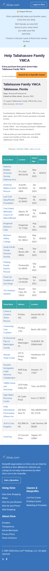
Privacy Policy (8, 534)
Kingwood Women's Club (7, 226)
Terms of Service (9, 538)
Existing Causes (34, 501)
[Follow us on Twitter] (3, 559)
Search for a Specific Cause (31, 75)
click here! (19, 104)
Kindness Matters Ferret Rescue (9, 188)
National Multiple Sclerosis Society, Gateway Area (9, 173)
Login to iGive (39, 5)
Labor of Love (34, 149)
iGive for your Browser (12, 502)
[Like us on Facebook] (6, 559)
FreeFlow (7, 437)
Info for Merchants (10, 530)
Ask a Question (11, 480)
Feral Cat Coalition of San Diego (8, 280)
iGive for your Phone (11, 506)
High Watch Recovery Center (8, 398)
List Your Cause (34, 498)
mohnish (19, 149)
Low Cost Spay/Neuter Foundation (9, 200)
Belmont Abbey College (7, 238)
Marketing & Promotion (37, 505)
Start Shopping (8, 509)
